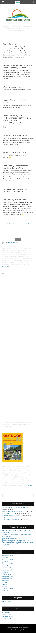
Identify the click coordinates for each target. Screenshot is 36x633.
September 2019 (7, 570)
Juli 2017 (5, 582)
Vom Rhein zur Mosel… (9, 513)
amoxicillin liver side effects (10, 534)
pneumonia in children (9, 539)
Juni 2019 (5, 572)
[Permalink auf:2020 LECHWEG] (12, 461)
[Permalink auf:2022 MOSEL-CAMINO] (18, 243)
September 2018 (7, 576)
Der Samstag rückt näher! (14, 199)
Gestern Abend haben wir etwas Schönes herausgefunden (17, 66)
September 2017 (7, 578)
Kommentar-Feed (7, 616)
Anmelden (5, 612)
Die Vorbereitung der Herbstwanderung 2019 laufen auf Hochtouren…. (17, 117)
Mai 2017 (5, 584)
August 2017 (6, 580)
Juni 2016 (5, 590)
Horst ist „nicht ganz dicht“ (15, 152)
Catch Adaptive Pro (20, 629)
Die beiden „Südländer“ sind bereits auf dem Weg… (15, 166)
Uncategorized (6, 601)
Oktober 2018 (6, 574)
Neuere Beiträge (27, 224)
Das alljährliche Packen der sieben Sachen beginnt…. (15, 190)
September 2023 (7, 556)
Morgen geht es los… (23, 541)
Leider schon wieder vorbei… (16, 135)
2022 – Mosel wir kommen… (11, 520)
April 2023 (5, 558)
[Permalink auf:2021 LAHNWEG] (18, 345)
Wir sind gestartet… (12, 87)
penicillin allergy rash (8, 541)
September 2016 (7, 588)
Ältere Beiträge (8, 224)
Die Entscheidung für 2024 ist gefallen (14, 507)
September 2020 (7, 564)
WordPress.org (7, 618)
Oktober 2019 (6, 568)
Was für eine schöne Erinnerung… (12, 511)
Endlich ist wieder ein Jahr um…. (12, 515)
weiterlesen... (6, 266)
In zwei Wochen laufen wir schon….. (15, 101)
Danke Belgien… (10, 44)
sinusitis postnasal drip (9, 530)
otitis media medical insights (11, 543)
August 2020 (6, 566)
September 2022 (7, 560)
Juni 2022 (5, 562)
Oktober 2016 (6, 586)
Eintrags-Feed (6, 614)
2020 (19, 539)
